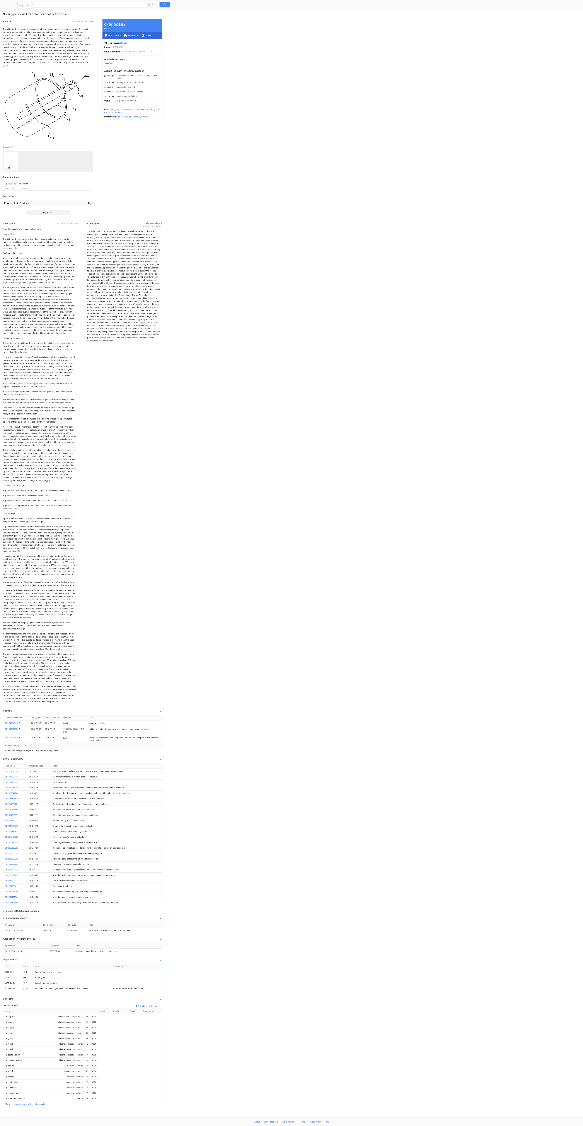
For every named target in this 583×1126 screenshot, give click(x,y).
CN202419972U (12, 820)
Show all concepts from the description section (26, 1104)
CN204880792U (12, 881)
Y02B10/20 (13, 184)
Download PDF (114, 35)
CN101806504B (11, 853)
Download (142, 1006)
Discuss (144, 117)
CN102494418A (12, 891)
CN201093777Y (11, 842)
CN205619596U (12, 848)
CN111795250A (12, 738)
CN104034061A (12, 723)
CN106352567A (12, 799)
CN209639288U (12, 902)
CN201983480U (12, 831)
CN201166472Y (11, 804)
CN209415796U (12, 897)
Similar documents (140, 109)
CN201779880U (12, 782)
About (257, 1122)
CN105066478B (11, 788)
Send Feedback (271, 1122)
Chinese (123, 43)
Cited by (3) (114, 109)
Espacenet (121, 117)
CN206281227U (12, 875)
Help (327, 1122)
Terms (302, 1122)
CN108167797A (12, 729)
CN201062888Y (11, 809)
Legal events (125, 109)
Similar (148, 35)
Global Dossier (133, 117)
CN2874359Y (10, 886)
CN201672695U (12, 837)
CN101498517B (11, 777)
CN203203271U (12, 826)
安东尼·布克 (118, 47)
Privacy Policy (315, 1122)
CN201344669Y (11, 815)
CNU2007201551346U (14, 930)
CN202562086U (12, 859)
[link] (17, 183)
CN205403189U (12, 870)
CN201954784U (12, 793)
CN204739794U (12, 864)
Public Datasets (288, 1122)
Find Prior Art (133, 35)
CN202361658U (12, 771)
